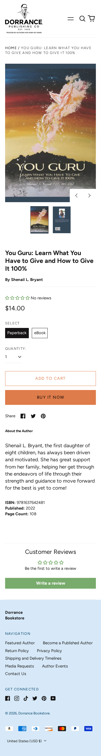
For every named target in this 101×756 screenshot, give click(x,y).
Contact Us (15, 673)
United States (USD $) (25, 741)
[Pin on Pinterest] (43, 416)
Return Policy (17, 650)
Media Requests (19, 666)
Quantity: (15, 349)
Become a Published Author (68, 642)
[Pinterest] (44, 698)
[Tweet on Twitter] (33, 416)
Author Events (55, 666)
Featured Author (20, 642)
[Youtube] (53, 698)
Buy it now (50, 397)
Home (11, 48)
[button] (82, 18)
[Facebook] (7, 698)
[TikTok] (25, 698)
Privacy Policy (49, 650)
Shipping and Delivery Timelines (33, 658)
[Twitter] (34, 698)
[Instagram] (16, 698)
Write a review (50, 583)
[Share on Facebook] (23, 416)
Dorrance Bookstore (34, 713)
